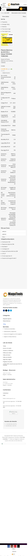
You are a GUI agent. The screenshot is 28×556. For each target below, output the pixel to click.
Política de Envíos (6, 355)
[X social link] (6, 310)
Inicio (2, 13)
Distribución (5, 242)
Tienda (4, 346)
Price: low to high (6, 29)
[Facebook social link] (4, 310)
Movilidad (4, 246)
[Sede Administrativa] (3, 377)
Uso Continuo (9, 61)
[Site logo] (13, 4)
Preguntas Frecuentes (7, 361)
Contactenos (5, 393)
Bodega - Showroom (9, 370)
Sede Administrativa (9, 379)
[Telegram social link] (11, 310)
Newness (4, 26)
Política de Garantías (7, 357)
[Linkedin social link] (9, 310)
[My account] (21, 4)
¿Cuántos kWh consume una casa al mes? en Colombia (12, 364)
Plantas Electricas (6, 321)
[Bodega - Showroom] (3, 368)
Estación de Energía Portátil (9, 258)
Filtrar (3, 237)
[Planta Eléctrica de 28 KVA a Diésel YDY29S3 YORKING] (7, 39)
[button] (6, 73)
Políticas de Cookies (7, 352)
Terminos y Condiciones (8, 350)
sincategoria (5, 249)
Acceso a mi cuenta (7, 348)
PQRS (4, 395)
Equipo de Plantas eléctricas (9, 251)
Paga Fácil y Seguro (7, 359)
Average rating (5, 24)
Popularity (4, 22)
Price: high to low (6, 31)
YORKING (3, 62)
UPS (3, 253)
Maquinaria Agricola (7, 244)
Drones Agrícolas (6, 256)
